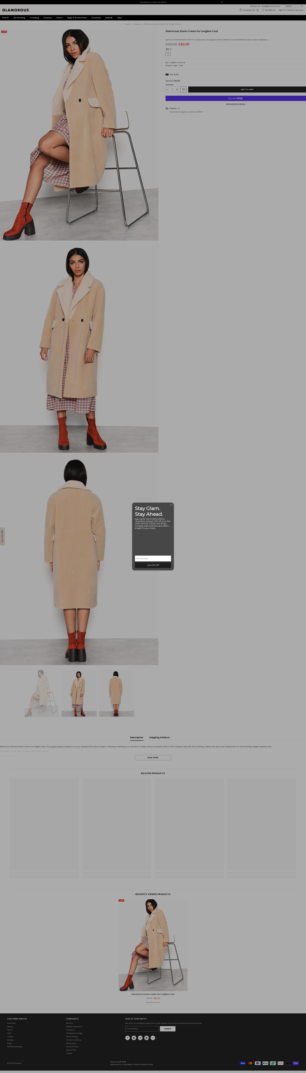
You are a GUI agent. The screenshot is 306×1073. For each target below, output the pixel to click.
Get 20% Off (153, 565)
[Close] (171, 505)
